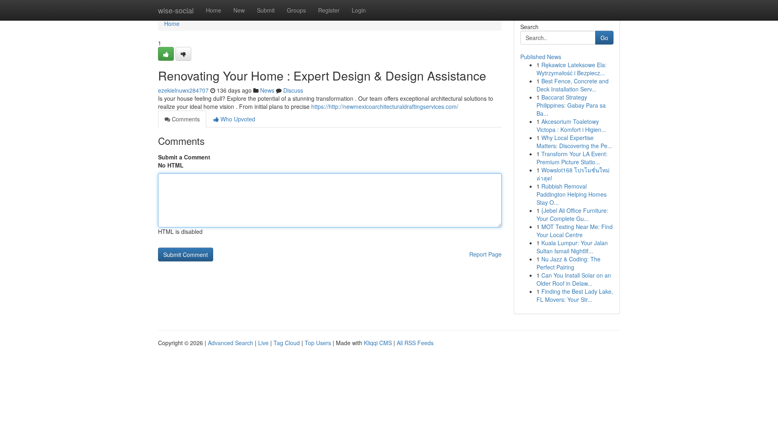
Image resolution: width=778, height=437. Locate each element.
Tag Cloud (287, 343)
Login (359, 10)
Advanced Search (230, 343)
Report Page (485, 254)
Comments (185, 119)
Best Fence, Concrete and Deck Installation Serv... (572, 85)
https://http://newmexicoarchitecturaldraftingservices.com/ (384, 106)
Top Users (318, 343)
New (239, 10)
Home (213, 10)
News (267, 90)
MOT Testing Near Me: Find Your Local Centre (574, 231)
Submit (266, 10)
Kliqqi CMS (378, 343)
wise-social (176, 10)
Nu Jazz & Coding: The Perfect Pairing (568, 263)
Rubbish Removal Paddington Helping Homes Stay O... (571, 194)
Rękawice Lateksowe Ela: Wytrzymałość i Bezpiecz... (571, 69)
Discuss (293, 90)
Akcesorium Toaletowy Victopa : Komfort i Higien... (571, 125)
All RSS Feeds (415, 343)
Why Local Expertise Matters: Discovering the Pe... (574, 142)
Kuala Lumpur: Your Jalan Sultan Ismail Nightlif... (572, 247)
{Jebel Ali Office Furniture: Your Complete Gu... (572, 214)
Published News (540, 57)
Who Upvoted (237, 119)
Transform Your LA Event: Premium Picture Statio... (571, 158)
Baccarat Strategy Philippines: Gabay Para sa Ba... (571, 105)
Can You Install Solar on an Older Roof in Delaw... (573, 279)
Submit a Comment (184, 157)
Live (263, 343)
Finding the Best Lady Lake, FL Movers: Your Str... (574, 295)
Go (604, 38)
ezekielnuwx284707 (183, 90)
